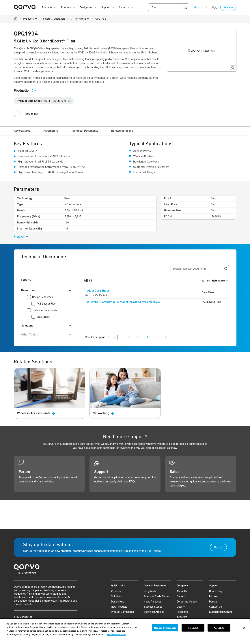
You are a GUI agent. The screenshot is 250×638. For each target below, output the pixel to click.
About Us (182, 591)
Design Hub (117, 601)
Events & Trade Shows (157, 596)
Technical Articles (154, 611)
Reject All (193, 627)
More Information (116, 634)
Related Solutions (122, 130)
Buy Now (228, 7)
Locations (182, 611)
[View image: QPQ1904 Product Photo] (202, 51)
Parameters (50, 130)
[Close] (244, 628)
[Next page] (157, 337)
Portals (213, 601)
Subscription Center (220, 611)
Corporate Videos (187, 601)
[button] (35, 90)
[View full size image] (232, 67)
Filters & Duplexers (54, 18)
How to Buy (31, 113)
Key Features (22, 130)
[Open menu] (35, 18)
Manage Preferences (165, 627)
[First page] (128, 337)
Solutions (116, 596)
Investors (182, 616)
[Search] (226, 269)
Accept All (219, 627)
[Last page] (166, 337)
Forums (213, 596)
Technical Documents (84, 130)
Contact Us (215, 606)
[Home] (16, 18)
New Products (119, 606)
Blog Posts (150, 591)
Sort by (213, 280)
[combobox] (168, 7)
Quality (181, 606)
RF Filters (80, 18)
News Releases (152, 601)
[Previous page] (137, 337)
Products (28, 18)
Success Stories (153, 606)
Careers (181, 596)
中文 (214, 7)
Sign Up (218, 547)
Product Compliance (123, 611)
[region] (125, 628)
